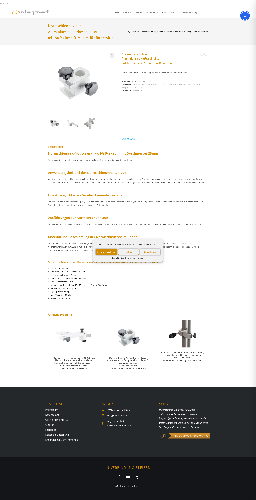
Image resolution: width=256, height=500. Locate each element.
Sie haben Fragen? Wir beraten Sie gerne (207, 3)
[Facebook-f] (119, 477)
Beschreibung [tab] (128, 139)
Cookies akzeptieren (106, 251)
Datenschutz (130, 258)
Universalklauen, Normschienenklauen (147, 84)
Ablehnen (128, 251)
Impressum (140, 258)
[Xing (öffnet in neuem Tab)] (7, 3)
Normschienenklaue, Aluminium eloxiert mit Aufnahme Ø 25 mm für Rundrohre (128, 366)
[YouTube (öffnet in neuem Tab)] (4, 3)
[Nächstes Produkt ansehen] (206, 54)
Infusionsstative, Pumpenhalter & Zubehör (73, 357)
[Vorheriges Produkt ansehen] (202, 54)
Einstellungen (150, 251)
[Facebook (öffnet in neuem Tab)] (1, 3)
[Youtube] (128, 477)
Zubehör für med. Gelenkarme (175, 84)
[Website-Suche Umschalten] (202, 13)
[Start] (129, 32)
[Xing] (137, 477)
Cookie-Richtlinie (118, 258)
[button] (112, 55)
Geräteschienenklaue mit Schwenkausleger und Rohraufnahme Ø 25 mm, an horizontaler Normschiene (73, 366)
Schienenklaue (137, 90)
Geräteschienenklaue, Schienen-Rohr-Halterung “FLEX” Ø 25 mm (182, 359)
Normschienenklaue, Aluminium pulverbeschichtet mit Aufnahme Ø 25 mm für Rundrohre (175, 32)
